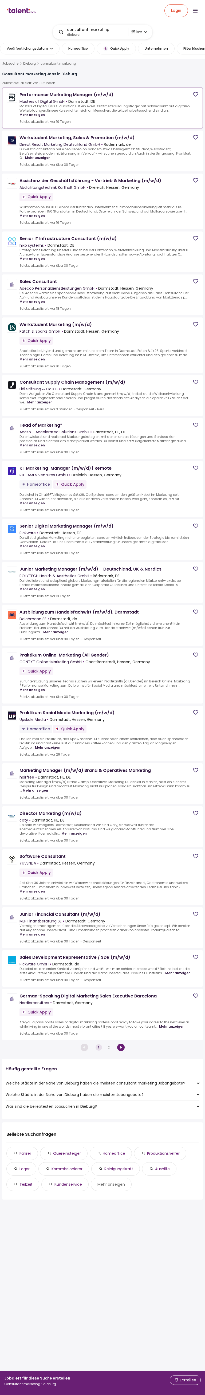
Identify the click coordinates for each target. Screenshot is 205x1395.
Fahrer (25, 1153)
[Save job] (195, 94)
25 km (136, 32)
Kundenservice (68, 1184)
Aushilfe (162, 1169)
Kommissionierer (67, 1169)
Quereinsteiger (67, 1153)
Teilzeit (26, 1184)
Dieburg (29, 63)
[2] (121, 1047)
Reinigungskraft (118, 1169)
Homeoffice (114, 1153)
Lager (24, 1169)
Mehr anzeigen (32, 114)
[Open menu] (195, 10)
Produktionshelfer (163, 1153)
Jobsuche (10, 63)
